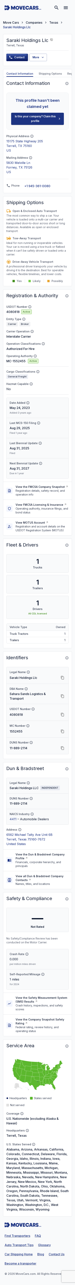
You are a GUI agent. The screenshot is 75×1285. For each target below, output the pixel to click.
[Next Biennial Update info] (40, 463)
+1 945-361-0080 (37, 186)
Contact (19, 57)
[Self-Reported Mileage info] (43, 974)
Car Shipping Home (19, 1254)
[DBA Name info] (26, 689)
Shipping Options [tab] (50, 73)
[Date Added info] (28, 403)
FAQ (38, 1236)
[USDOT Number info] (30, 307)
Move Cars (11, 22)
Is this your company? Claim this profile (35, 119)
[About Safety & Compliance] (67, 899)
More (35, 57)
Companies (34, 22)
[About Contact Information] (67, 83)
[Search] (56, 7)
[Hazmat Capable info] (31, 384)
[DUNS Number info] (31, 742)
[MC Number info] (28, 726)
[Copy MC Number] (62, 731)
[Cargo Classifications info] (38, 371)
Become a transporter (20, 1263)
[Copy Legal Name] (62, 678)
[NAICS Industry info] (32, 814)
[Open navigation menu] (65, 7)
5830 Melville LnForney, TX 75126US (19, 167)
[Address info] (20, 829)
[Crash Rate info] (27, 954)
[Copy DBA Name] (62, 696)
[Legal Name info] (28, 672)
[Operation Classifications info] (43, 343)
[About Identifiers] (67, 658)
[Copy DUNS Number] (62, 748)
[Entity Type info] (24, 319)
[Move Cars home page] (23, 7)
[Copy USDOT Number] (62, 715)
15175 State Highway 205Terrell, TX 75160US (24, 145)
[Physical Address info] (32, 136)
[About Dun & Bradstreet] (67, 769)
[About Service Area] (67, 1046)
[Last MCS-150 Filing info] (38, 423)
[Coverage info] (22, 1113)
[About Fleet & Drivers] (67, 545)
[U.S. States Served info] (33, 1144)
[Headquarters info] (27, 1130)
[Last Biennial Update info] (40, 443)
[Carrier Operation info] (32, 331)
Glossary (44, 1245)
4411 (13, 819)
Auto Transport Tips (19, 1245)
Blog (40, 1254)
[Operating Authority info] (35, 356)
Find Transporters (17, 1236)
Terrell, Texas (16, 1135)
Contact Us (56, 1254)
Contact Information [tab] (19, 73)
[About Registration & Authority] (67, 296)
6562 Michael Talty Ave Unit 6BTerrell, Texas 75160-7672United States (29, 839)
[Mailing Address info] (30, 157)
